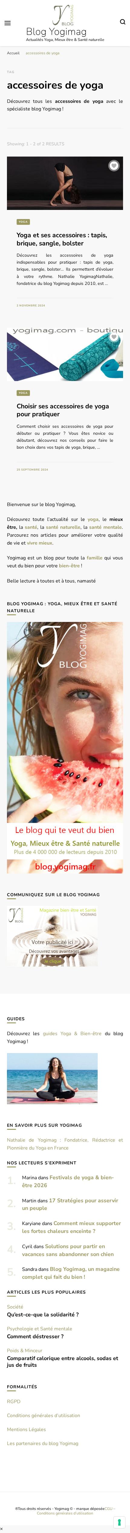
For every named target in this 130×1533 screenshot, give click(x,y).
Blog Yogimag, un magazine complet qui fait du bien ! (71, 1273)
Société (15, 1307)
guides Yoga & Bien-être (72, 1033)
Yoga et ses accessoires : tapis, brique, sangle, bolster (62, 239)
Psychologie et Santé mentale (39, 1328)
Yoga (23, 222)
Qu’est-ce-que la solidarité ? (43, 1314)
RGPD (14, 1401)
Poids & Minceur (24, 1350)
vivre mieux (39, 543)
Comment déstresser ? (35, 1336)
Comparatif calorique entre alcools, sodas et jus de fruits (62, 1362)
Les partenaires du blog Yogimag (42, 1443)
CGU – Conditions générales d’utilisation (76, 1511)
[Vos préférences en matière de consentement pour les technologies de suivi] (119, 1522)
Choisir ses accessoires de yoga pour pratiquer (63, 410)
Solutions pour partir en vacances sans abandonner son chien (68, 1250)
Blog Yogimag (56, 32)
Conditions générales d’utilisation (43, 1415)
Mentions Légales (26, 1429)
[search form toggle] (122, 22)
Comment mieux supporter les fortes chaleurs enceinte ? (71, 1227)
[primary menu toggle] (8, 23)
